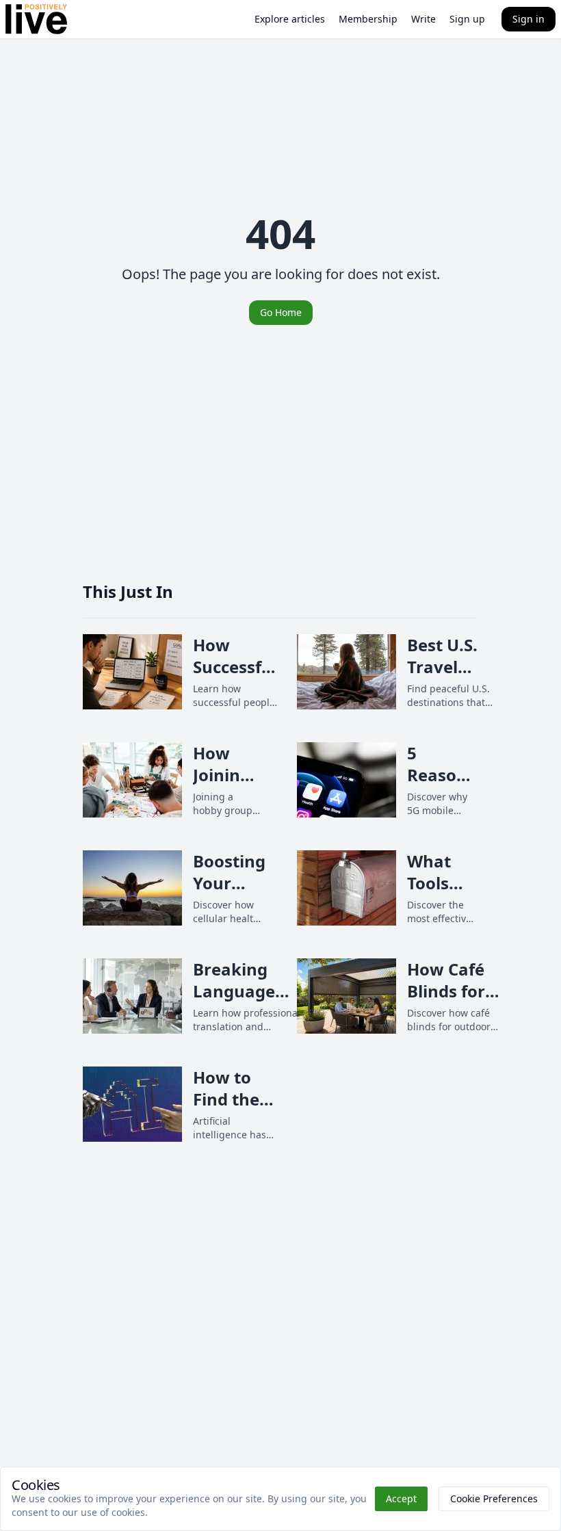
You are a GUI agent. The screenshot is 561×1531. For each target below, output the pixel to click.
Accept (401, 1498)
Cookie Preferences (494, 1498)
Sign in (528, 18)
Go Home (281, 312)
